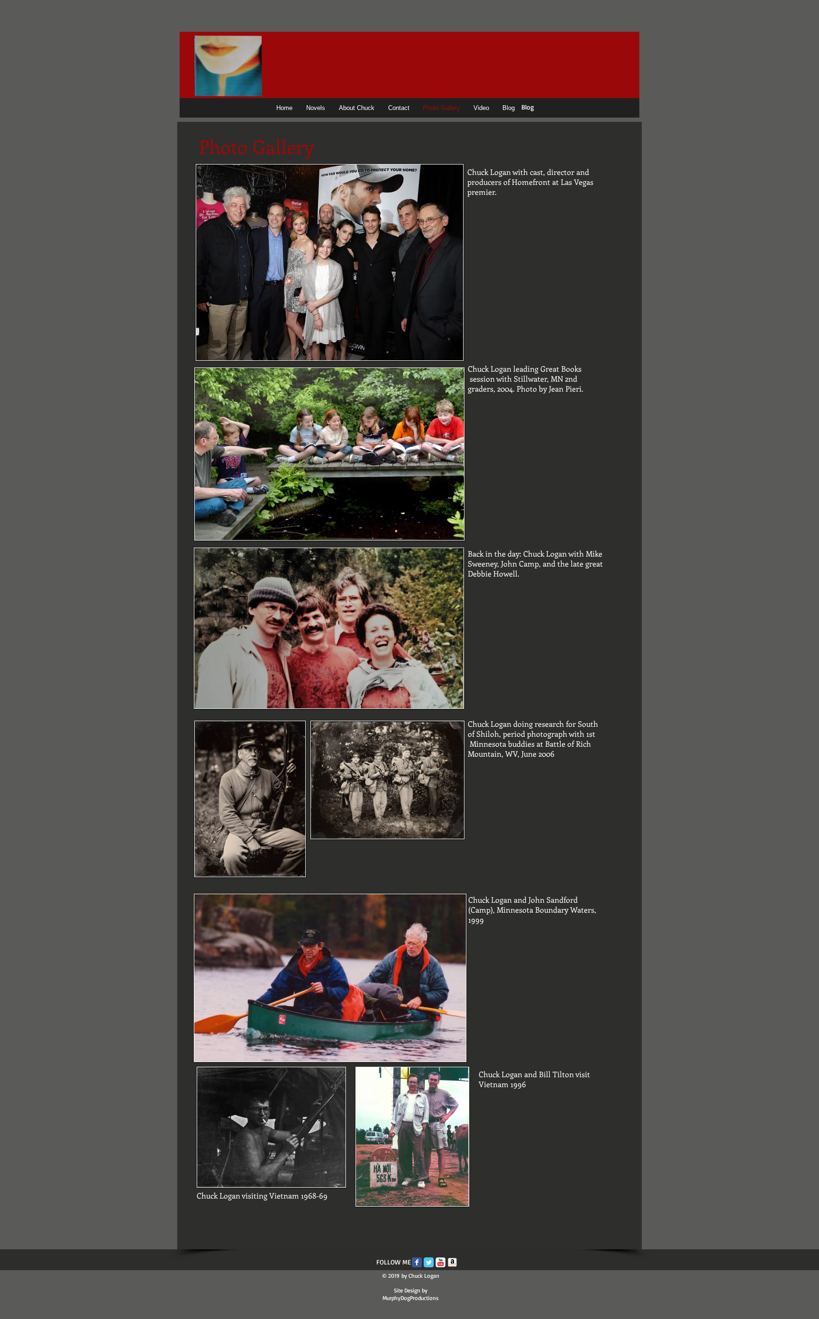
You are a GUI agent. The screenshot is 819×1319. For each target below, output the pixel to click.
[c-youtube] (441, 1262)
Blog (527, 107)
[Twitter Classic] (429, 1262)
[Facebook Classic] (417, 1262)
